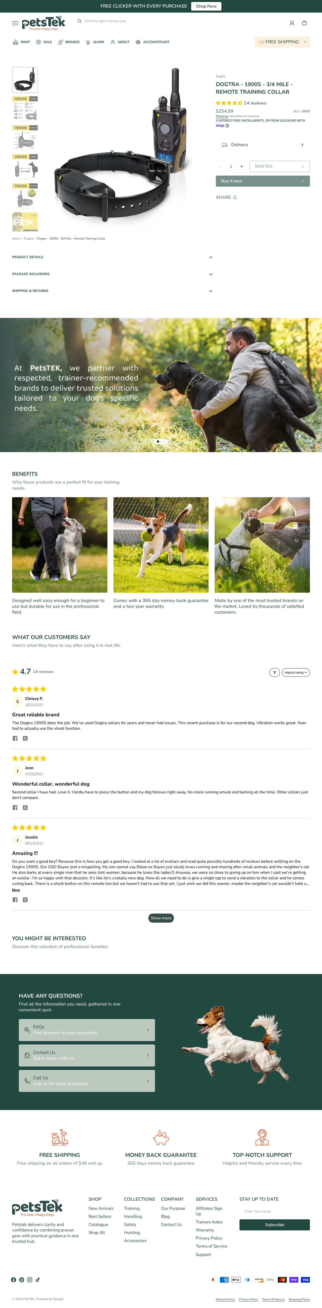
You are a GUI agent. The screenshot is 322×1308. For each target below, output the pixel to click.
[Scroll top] (316, 1302)
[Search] (77, 21)
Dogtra (28, 239)
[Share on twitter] (25, 739)
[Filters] (274, 672)
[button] (304, 23)
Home (16, 239)
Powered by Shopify (49, 1299)
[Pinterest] (243, 210)
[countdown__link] (282, 42)
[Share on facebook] (15, 739)
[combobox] (122, 21)
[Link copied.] (252, 210)
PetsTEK (29, 1299)
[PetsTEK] (43, 23)
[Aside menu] (17, 23)
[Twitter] (224, 210)
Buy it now (231, 181)
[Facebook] (233, 210)
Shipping (222, 116)
